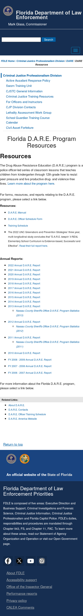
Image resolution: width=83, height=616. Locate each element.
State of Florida (59, 474)
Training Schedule (18, 225)
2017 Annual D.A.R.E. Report (24, 288)
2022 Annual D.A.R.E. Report (24, 265)
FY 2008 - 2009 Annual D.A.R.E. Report (29, 359)
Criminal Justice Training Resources (30, 96)
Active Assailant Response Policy (28, 80)
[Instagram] (42, 561)
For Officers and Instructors (24, 102)
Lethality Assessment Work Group (28, 112)
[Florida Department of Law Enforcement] (12, 459)
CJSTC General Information (24, 91)
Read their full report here (33, 245)
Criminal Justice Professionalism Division (40, 61)
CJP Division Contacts (21, 107)
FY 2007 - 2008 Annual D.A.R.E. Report (29, 366)
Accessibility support (21, 580)
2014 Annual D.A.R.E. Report (24, 301)
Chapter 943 (11, 529)
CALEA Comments (20, 607)
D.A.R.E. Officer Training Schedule (27, 414)
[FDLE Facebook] (8, 561)
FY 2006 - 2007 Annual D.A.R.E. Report (29, 372)
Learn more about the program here (31, 183)
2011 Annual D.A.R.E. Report (24, 337)
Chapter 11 (39, 529)
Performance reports (21, 593)
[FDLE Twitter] (19, 561)
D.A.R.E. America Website (22, 418)
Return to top (13, 444)
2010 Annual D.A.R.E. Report (24, 353)
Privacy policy (16, 600)
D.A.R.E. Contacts (18, 409)
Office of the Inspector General (29, 586)
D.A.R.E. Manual (17, 212)
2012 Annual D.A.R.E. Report (24, 321)
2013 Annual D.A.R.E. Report (24, 306)
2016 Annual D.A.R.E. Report (24, 292)
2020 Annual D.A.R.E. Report (24, 274)
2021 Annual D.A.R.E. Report (24, 270)
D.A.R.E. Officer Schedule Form (25, 219)
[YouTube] (30, 561)
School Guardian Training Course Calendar (28, 120)
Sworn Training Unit (19, 85)
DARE (69, 61)
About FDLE (15, 573)
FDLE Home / (9, 61)
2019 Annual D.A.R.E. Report (24, 279)
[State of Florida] (25, 459)
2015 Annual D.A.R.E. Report (24, 297)
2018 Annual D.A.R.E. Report (24, 283)
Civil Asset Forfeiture (19, 127)
